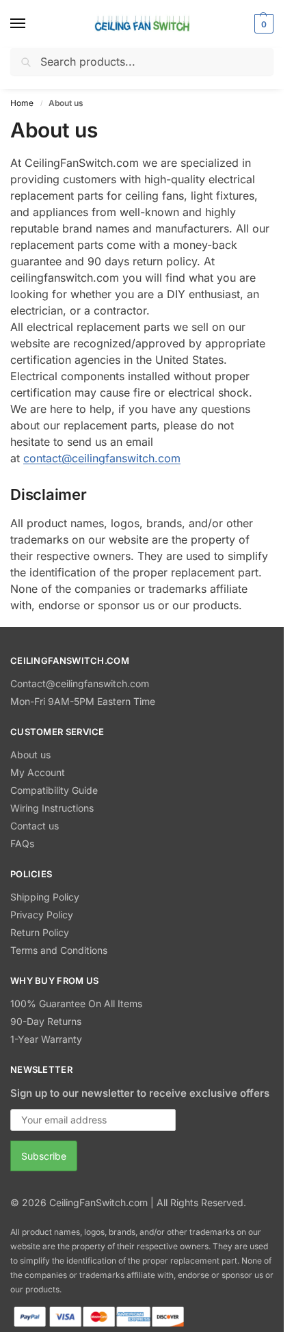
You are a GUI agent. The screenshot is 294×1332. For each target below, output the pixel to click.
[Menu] (30, 24)
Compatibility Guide (54, 790)
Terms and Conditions (58, 950)
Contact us (34, 825)
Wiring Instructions (52, 808)
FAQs (22, 843)
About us (30, 754)
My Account (37, 772)
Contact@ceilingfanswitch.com (79, 683)
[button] (262, 24)
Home (22, 103)
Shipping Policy (44, 897)
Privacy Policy (41, 914)
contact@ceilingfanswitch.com (102, 458)
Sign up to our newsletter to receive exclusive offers (139, 1093)
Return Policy (39, 932)
